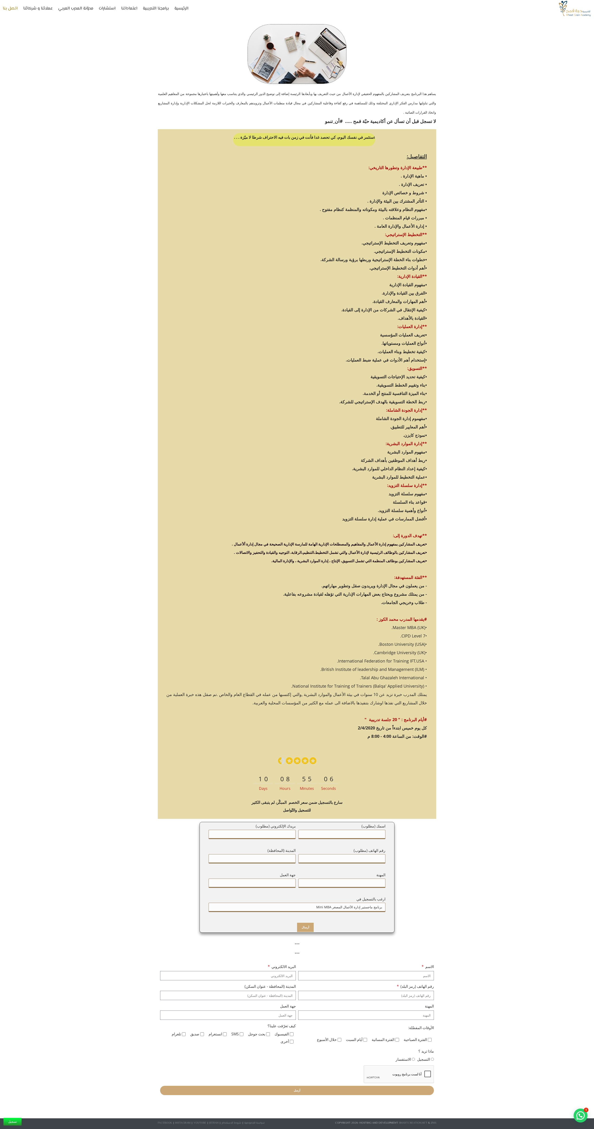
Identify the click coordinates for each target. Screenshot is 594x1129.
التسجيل (423, 1059)
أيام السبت (354, 1039)
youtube (200, 1123)
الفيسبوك (281, 1034)
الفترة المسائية (383, 1039)
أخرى (285, 1041)
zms (433, 1123)
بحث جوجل (256, 1034)
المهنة (429, 1006)
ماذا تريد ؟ (426, 1051)
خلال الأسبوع (327, 1039)
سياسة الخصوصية (254, 1123)
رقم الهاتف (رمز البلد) (417, 986)
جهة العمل (288, 1006)
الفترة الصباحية (415, 1039)
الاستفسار (403, 1059)
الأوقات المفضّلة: (421, 1027)
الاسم (429, 966)
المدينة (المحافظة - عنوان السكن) (270, 986)
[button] (581, 1115)
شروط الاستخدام (231, 1123)
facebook (165, 1123)
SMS (235, 1034)
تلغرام (176, 1034)
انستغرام (215, 1034)
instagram (182, 1123)
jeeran (214, 1123)
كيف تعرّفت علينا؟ (282, 1025)
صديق (194, 1034)
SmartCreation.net (413, 1123)
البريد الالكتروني (283, 966)
